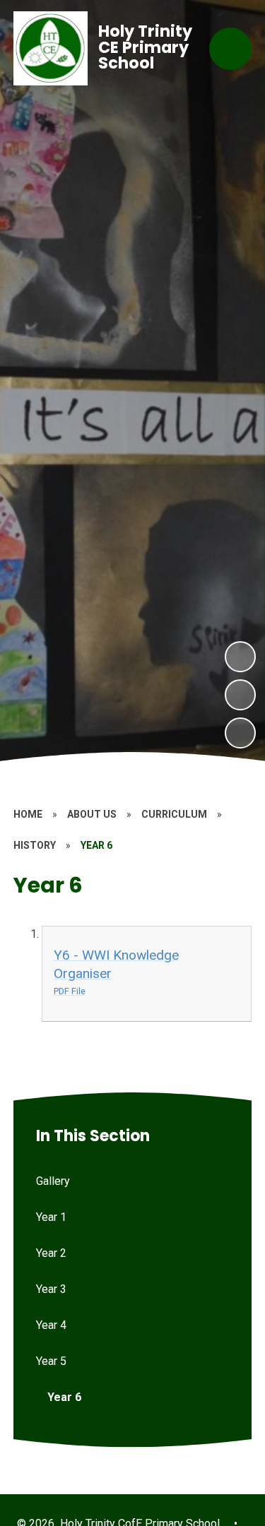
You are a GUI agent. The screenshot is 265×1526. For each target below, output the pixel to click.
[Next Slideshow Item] (240, 656)
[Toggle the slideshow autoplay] (240, 733)
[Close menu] (230, 49)
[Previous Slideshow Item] (240, 694)
